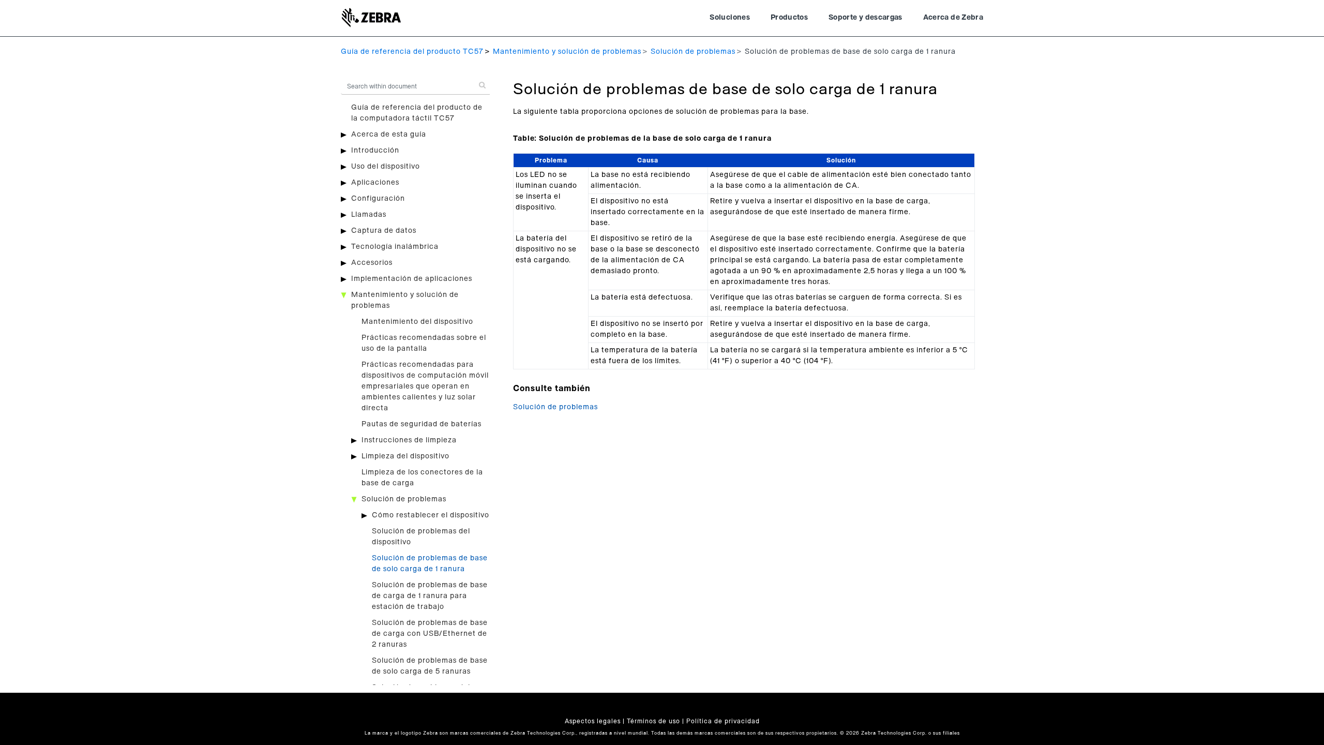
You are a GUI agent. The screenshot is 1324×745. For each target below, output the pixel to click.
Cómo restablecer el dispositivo (430, 515)
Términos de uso (653, 721)
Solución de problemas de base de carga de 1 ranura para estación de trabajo (430, 596)
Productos (789, 17)
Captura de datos (383, 230)
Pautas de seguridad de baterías (422, 424)
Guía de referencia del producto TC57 (412, 51)
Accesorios (372, 262)
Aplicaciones (375, 182)
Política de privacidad (723, 721)
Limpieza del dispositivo (405, 456)
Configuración (378, 198)
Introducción (375, 150)
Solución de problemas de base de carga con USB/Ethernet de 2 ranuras (430, 633)
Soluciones (730, 17)
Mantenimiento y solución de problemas (567, 51)
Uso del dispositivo (385, 166)
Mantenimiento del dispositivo (417, 321)
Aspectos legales (593, 721)
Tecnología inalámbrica (395, 246)
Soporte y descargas (865, 17)
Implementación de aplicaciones (411, 278)
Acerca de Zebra (953, 17)
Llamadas (368, 214)
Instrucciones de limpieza (409, 440)
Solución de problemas (693, 51)
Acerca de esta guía (388, 134)
